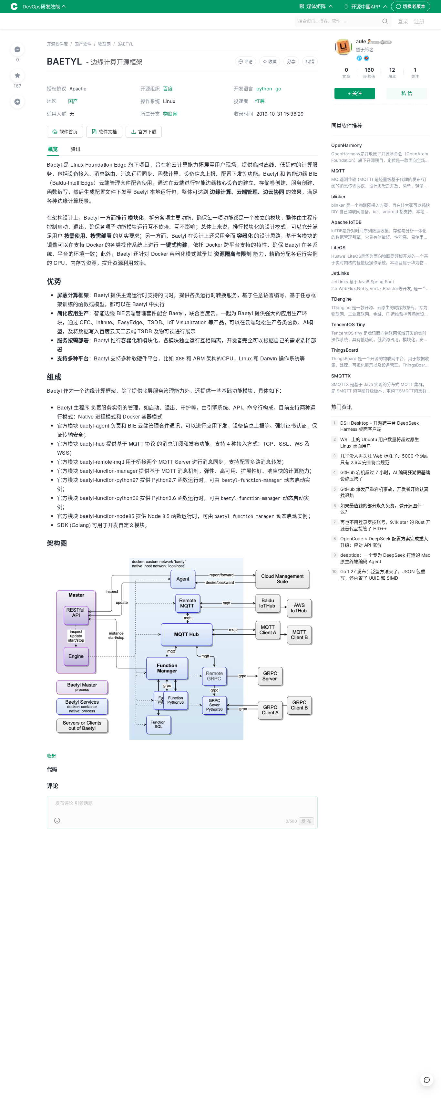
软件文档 (108, 131)
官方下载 (147, 131)
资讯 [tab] (75, 149)
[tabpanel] (182, 498)
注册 (419, 21)
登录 (403, 21)
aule (361, 41)
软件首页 (68, 131)
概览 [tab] (53, 149)
